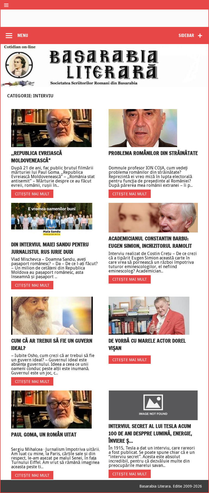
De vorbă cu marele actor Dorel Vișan (147, 344)
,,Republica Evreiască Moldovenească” (36, 156)
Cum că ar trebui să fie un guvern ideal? (51, 344)
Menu (22, 35)
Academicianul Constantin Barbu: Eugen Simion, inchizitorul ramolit (150, 242)
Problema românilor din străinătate (153, 153)
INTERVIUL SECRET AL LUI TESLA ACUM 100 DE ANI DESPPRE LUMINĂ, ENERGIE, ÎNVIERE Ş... (150, 433)
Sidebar (186, 35)
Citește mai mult (32, 194)
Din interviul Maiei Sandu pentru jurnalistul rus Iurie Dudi (50, 248)
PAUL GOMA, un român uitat (43, 434)
